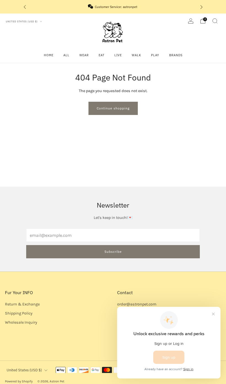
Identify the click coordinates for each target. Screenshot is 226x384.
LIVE (118, 55)
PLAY (155, 55)
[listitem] (113, 7)
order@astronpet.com (136, 304)
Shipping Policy (19, 313)
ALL (66, 55)
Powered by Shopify (19, 381)
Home (48, 55)
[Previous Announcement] (24, 6)
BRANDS (175, 55)
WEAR (84, 55)
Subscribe (113, 251)
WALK (136, 55)
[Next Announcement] (201, 6)
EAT (101, 55)
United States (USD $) (22, 21)
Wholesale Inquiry (21, 322)
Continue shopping (113, 108)
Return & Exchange (22, 304)
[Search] (215, 21)
